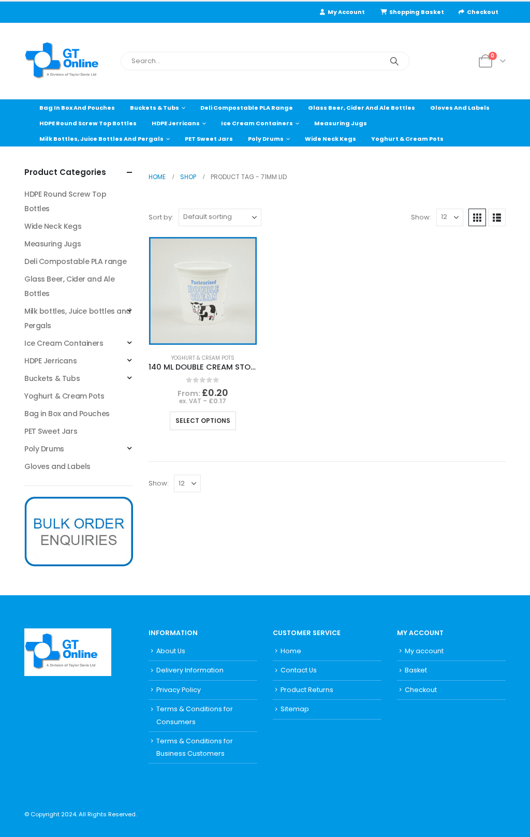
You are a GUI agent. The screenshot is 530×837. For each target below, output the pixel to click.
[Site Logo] (68, 61)
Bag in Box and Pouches (77, 108)
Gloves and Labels (460, 108)
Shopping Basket (416, 12)
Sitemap (295, 708)
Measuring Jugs (340, 123)
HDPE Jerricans (176, 123)
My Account (346, 12)
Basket (416, 670)
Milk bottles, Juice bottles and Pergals (101, 139)
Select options (202, 420)
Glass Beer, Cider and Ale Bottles (361, 108)
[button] (477, 217)
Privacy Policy (178, 689)
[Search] (394, 61)
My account (424, 651)
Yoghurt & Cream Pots (407, 139)
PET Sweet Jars (209, 139)
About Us (170, 651)
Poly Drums (266, 139)
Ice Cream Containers (257, 123)
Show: (421, 217)
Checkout (482, 12)
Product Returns (307, 689)
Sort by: (161, 217)
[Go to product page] (203, 291)
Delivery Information (190, 670)
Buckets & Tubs (154, 108)
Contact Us (299, 670)
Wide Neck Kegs (330, 139)
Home (291, 651)
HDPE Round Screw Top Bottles (88, 123)
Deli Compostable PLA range (246, 108)
